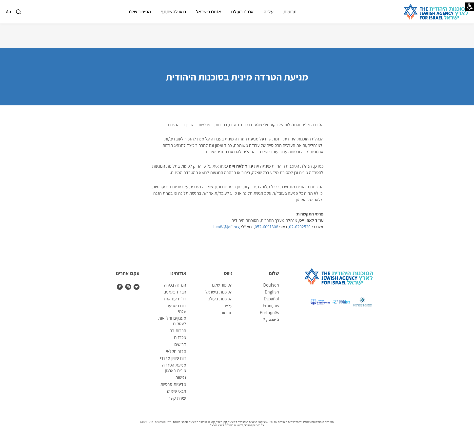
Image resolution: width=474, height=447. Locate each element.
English (272, 292)
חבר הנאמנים (174, 292)
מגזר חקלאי (176, 351)
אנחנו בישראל (208, 11)
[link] (127, 287)
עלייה (269, 11)
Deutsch (271, 285)
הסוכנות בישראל (219, 292)
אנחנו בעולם (242, 11)
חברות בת (177, 331)
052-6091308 (266, 227)
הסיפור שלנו (140, 11)
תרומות (289, 11)
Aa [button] (8, 11)
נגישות (180, 378)
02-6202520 (300, 227)
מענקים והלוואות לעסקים (172, 321)
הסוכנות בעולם (220, 299)
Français (271, 306)
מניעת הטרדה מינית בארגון (174, 368)
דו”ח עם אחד (174, 299)
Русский (270, 320)
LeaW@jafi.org (226, 227)
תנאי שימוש (176, 391)
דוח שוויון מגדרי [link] (173, 358)
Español (271, 299)
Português (269, 313)
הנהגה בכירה (175, 285)
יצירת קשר (177, 398)
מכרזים (180, 338)
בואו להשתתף (173, 11)
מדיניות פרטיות (173, 385)
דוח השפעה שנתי (176, 308)
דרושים (180, 345)
